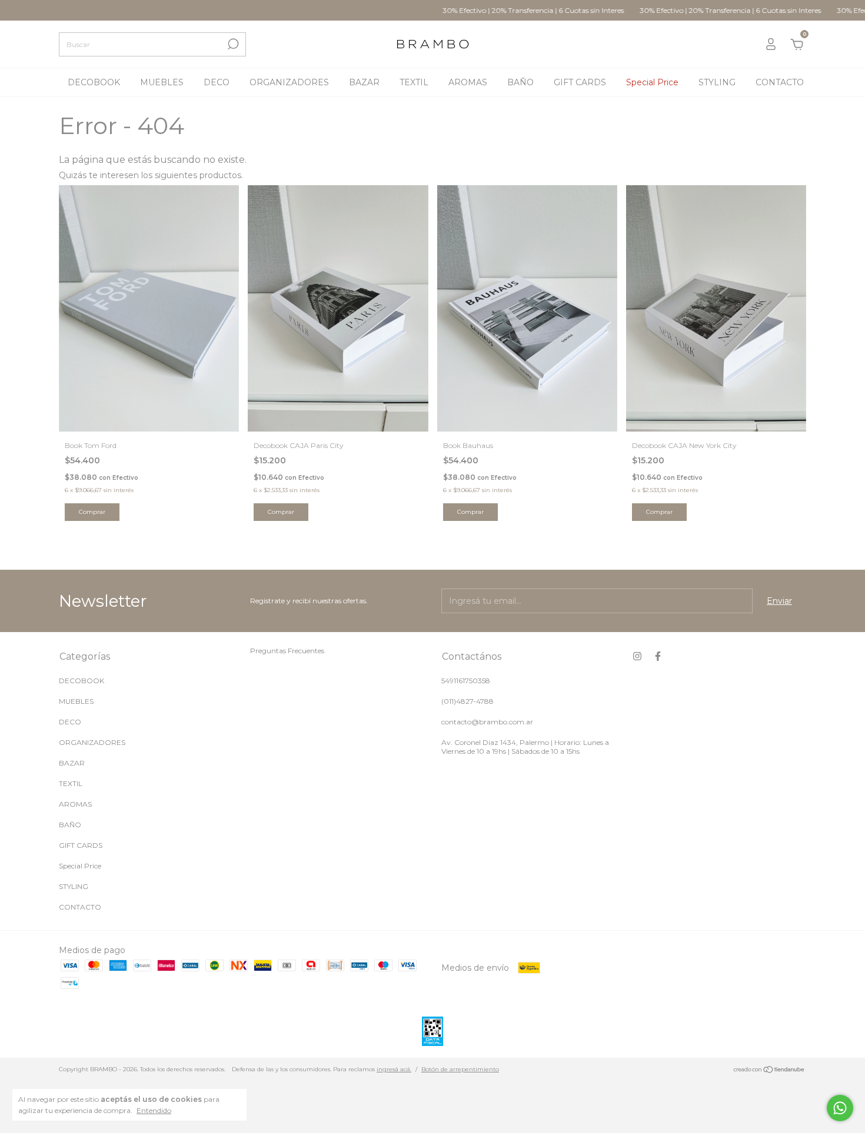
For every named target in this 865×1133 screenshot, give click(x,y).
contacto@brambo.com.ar (487, 721)
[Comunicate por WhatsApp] (840, 1108)
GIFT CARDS (580, 82)
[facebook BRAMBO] (658, 656)
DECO (216, 82)
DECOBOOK (94, 82)
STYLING (717, 82)
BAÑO (520, 82)
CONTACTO (780, 82)
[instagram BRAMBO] (637, 656)
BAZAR (364, 82)
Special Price (652, 82)
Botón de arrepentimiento (460, 1069)
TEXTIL (414, 82)
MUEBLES (162, 82)
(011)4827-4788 (467, 701)
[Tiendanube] (769, 1070)
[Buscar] (232, 44)
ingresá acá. (394, 1069)
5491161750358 (465, 680)
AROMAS (467, 82)
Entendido (154, 1110)
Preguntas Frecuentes (287, 650)
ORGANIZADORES (289, 82)
